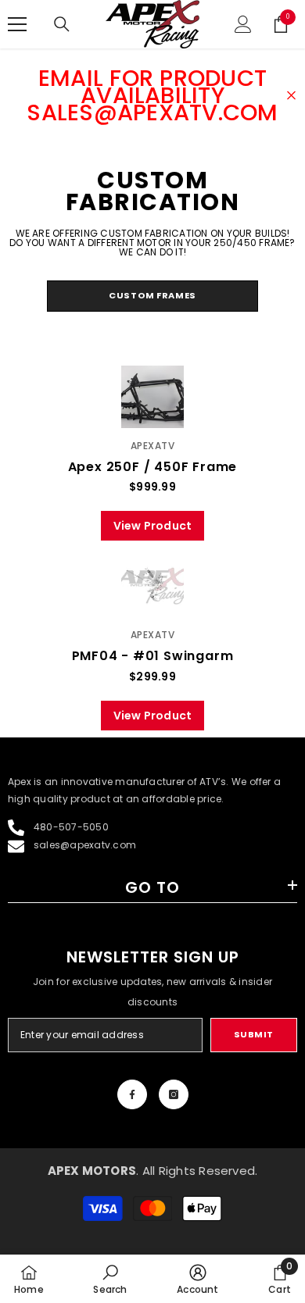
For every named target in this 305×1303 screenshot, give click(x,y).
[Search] (61, 24)
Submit (254, 1034)
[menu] (17, 24)
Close (291, 96)
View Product (152, 526)
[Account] (243, 24)
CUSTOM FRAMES (152, 295)
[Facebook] (132, 1094)
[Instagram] (173, 1094)
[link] (110, 1279)
